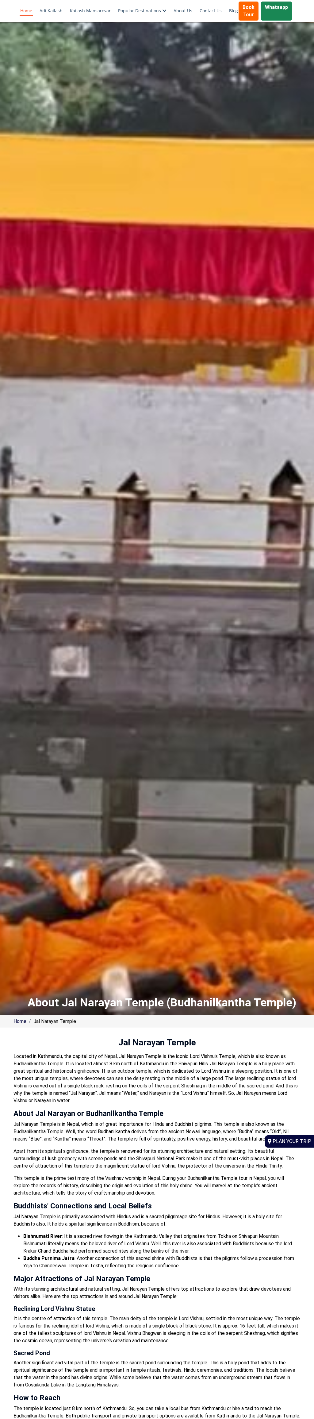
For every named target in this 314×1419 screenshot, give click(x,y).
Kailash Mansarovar (90, 11)
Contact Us (211, 11)
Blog (233, 11)
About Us (183, 11)
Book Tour (249, 10)
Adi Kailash (51, 11)
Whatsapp (276, 7)
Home (26, 11)
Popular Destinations (139, 11)
